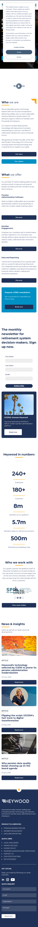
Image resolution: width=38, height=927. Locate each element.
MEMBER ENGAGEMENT (13, 831)
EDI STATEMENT (10, 859)
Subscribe (19, 386)
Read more (19, 682)
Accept (19, 52)
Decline (19, 57)
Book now (19, 307)
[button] (15, 598)
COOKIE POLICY (10, 848)
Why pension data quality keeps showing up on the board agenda (16, 766)
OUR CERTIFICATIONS (12, 856)
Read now (13, 432)
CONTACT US (9, 854)
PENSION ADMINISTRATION (14, 828)
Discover (19, 217)
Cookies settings (19, 47)
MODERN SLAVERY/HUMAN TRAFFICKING (19, 851)
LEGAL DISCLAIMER (11, 843)
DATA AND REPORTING (12, 834)
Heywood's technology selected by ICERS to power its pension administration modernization (19, 669)
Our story (19, 154)
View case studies (19, 605)
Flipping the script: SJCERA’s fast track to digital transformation (18, 718)
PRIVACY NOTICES (11, 845)
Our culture (19, 161)
